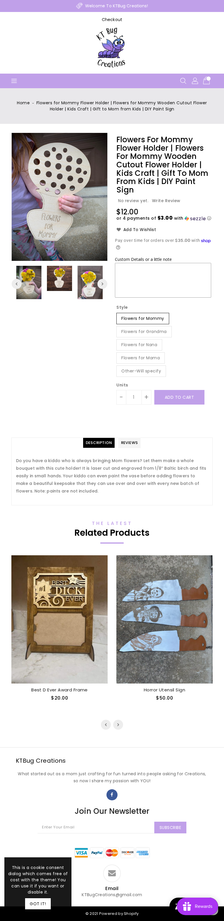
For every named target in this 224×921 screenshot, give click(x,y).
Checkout (112, 19)
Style (122, 307)
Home (23, 103)
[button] (163, 218)
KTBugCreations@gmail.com (112, 895)
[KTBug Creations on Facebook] (112, 794)
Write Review (166, 201)
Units (122, 385)
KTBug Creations (41, 761)
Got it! (38, 904)
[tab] (99, 443)
